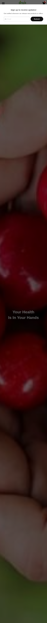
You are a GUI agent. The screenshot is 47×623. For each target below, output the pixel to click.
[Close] (45, 1)
